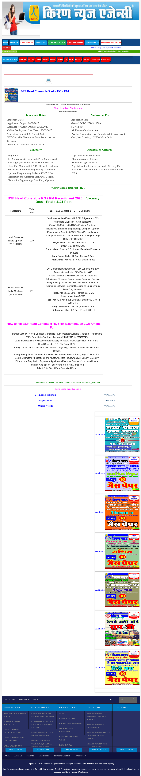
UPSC (71, 59)
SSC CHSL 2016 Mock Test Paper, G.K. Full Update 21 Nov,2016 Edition (41, 745)
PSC (66, 59)
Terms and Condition (62, 756)
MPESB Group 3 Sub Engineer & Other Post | (102, 47)
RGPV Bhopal (65, 745)
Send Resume (44, 756)
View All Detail (16, 750)
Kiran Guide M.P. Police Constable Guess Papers (98, 736)
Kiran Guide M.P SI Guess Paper (95, 726)
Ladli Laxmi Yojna (13, 746)
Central (38, 59)
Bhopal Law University (70, 724)
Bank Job (22, 59)
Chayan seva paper (75, 42)
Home (5, 42)
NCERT (62, 713)
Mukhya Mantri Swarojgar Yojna (12, 731)
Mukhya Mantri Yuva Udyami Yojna (14, 739)
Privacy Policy (80, 756)
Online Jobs (95, 59)
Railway (45, 59)
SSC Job (31, 59)
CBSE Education (67, 718)
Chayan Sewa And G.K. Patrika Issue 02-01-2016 (42, 714)
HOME (7, 756)
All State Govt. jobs (10, 59)
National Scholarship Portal (15, 714)
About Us (14, 42)
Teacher (86, 59)
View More (109, 395)
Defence (60, 59)
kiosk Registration (56, 42)
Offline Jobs (105, 59)
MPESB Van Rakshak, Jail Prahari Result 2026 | (110, 51)
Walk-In (52, 59)
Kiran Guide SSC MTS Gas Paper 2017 (97, 745)
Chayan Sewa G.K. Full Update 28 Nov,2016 (42, 734)
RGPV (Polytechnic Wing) (68, 738)
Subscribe (30, 756)
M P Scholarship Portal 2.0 (12, 723)
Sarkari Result (92, 42)
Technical (78, 59)
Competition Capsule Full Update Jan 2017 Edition (42, 724)
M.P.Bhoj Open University (66, 730)
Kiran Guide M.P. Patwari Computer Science (96, 716)
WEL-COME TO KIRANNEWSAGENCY (21, 699)
